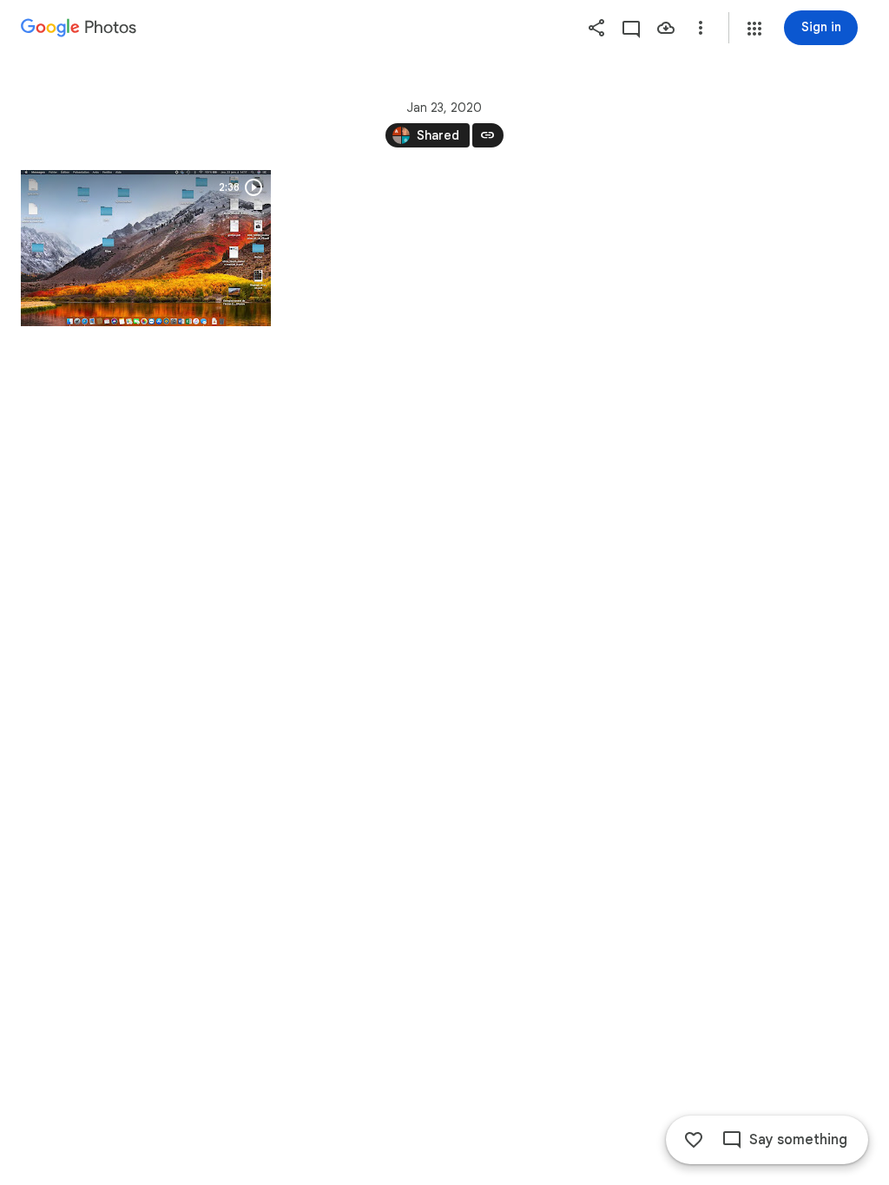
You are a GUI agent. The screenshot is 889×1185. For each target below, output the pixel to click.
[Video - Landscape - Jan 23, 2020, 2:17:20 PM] (146, 248)
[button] (754, 28)
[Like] (693, 1140)
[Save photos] (666, 27)
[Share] (596, 27)
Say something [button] (798, 1140)
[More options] (700, 27)
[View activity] (631, 27)
